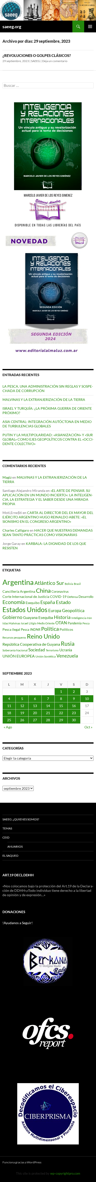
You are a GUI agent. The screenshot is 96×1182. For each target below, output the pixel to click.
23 (74, 713)
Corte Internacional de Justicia (25, 596)
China (43, 590)
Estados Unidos (25, 609)
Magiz (7, 477)
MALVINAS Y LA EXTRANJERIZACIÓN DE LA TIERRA (43, 399)
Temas (7, 828)
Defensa (72, 597)
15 (61, 706)
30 (74, 720)
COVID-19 (58, 596)
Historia (62, 617)
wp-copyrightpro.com (65, 1173)
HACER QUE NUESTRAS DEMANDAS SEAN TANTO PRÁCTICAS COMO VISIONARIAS (47, 532)
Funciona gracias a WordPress (21, 1162)
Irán (89, 617)
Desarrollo (86, 597)
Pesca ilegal (11, 629)
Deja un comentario (54, 61)
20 (35, 713)
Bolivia (69, 583)
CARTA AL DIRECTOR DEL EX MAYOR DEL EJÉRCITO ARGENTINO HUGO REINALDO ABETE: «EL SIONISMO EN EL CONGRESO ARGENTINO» (47, 517)
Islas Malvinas (11, 623)
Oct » (88, 727)
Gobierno (12, 617)
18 (9, 713)
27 (35, 720)
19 (22, 713)
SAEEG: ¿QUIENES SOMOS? (20, 819)
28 (48, 720)
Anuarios (15, 846)
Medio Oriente (46, 623)
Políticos (66, 629)
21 (48, 713)
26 (22, 720)
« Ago (8, 727)
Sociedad (36, 649)
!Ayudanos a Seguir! (17, 923)
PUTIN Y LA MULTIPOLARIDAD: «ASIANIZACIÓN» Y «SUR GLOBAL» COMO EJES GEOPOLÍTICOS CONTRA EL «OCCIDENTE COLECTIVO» (48, 439)
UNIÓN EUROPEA (18, 656)
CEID (5, 837)
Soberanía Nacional (15, 650)
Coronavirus (60, 591)
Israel (24, 623)
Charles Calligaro (15, 530)
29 (61, 720)
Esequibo (33, 603)
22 (61, 713)
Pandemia (75, 623)
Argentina (18, 582)
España (47, 602)
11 (9, 706)
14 (48, 706)
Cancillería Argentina (18, 591)
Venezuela (67, 655)
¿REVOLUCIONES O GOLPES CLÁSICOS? (36, 55)
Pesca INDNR (30, 629)
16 (74, 706)
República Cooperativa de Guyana (31, 644)
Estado (63, 602)
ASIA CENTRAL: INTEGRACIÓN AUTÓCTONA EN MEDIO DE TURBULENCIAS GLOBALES (47, 424)
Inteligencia (78, 618)
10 (87, 698)
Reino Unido (43, 636)
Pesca (86, 623)
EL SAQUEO (10, 855)
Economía (13, 602)
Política (50, 629)
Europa (54, 610)
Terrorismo (52, 650)
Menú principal (90, 26)
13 (35, 706)
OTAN (61, 622)
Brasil (77, 583)
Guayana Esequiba (38, 617)
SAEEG (35, 61)
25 (9, 720)
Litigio (32, 623)
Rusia (68, 643)
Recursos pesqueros (14, 637)
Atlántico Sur (49, 583)
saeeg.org (11, 26)
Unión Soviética (45, 656)
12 (22, 706)
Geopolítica (73, 610)
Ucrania (65, 650)
